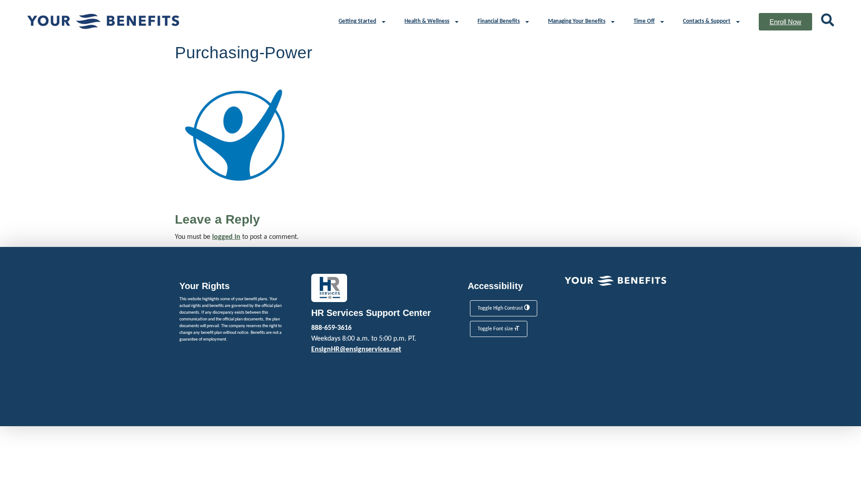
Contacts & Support (707, 21)
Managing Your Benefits (576, 21)
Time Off (644, 21)
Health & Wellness (426, 21)
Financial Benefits (499, 21)
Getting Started (357, 21)
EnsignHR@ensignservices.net (356, 349)
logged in (226, 237)
